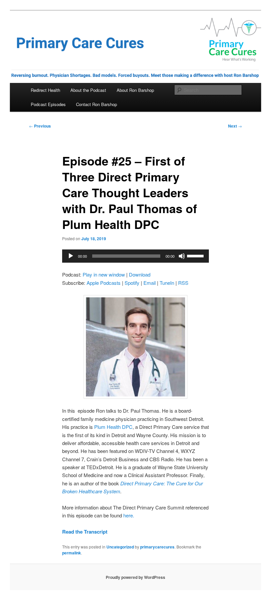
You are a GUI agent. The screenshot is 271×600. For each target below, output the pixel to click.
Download (139, 274)
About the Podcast (88, 90)
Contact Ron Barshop (96, 104)
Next (235, 126)
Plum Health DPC (113, 426)
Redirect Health (45, 90)
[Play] (70, 256)
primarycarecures (157, 547)
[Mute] (181, 256)
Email (149, 282)
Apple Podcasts (104, 282)
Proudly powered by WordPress (135, 577)
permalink (71, 553)
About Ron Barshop (135, 90)
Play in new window (104, 274)
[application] (135, 256)
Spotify (132, 282)
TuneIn (167, 282)
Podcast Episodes (48, 104)
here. (128, 515)
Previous (40, 126)
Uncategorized (120, 547)
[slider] (196, 255)
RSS (183, 282)
